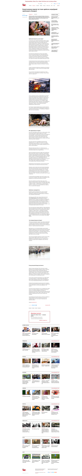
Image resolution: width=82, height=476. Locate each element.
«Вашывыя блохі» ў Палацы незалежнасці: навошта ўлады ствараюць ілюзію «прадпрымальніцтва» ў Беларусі (55, 29)
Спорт (54, 5)
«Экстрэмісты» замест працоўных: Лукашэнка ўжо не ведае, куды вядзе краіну (55, 381)
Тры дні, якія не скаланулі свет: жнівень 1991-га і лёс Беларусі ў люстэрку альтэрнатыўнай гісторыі (26, 430)
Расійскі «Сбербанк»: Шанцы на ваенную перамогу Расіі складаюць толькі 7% (55, 47)
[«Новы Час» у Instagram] (57, 3)
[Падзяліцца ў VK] (26, 15)
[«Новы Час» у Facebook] (54, 3)
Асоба (51, 5)
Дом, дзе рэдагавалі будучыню (44, 413)
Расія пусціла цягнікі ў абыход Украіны (35, 334)
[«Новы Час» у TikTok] (55, 3)
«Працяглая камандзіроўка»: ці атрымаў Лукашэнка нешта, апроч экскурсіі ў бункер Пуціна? (55, 366)
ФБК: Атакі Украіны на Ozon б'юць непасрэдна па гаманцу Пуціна (55, 25)
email (43, 472)
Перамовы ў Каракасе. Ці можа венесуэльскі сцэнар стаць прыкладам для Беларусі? (35, 398)
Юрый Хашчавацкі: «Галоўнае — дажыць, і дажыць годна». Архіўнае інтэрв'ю (46, 446)
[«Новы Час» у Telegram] (59, 3)
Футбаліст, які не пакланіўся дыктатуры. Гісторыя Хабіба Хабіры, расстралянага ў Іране (46, 462)
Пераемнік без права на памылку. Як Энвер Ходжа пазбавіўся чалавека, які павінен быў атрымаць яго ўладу (45, 431)
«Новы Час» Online (41, 470)
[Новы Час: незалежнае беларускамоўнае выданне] (25, 4)
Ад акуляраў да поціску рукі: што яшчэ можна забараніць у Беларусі (55, 397)
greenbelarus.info (34, 302)
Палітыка (30, 5)
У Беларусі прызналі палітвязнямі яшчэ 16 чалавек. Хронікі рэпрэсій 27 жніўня (55, 33)
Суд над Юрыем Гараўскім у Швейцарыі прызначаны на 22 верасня (55, 36)
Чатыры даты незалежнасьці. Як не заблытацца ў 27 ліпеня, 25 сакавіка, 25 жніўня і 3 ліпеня (55, 430)
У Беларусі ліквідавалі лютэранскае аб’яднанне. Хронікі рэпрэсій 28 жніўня (54, 21)
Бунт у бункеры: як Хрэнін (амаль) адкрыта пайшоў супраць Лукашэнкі (45, 350)
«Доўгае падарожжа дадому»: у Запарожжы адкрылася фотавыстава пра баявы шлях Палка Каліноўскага (26, 414)
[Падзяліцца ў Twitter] (25, 15)
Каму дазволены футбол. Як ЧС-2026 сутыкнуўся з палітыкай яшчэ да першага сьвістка (55, 462)
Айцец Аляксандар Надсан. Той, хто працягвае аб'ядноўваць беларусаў (36, 446)
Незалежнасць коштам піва (26, 396)
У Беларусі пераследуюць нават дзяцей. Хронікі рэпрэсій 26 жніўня (55, 44)
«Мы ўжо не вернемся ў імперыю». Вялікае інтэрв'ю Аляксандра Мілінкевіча (26, 366)
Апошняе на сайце (54, 14)
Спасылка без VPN (24, 17)
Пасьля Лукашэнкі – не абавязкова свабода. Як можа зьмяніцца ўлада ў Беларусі (35, 366)
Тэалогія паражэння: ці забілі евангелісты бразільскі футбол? (36, 461)
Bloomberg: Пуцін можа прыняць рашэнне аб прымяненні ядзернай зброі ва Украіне (55, 40)
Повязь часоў (48, 5)
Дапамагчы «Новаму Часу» (43, 320)
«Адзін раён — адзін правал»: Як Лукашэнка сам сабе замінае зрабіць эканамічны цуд (46, 382)
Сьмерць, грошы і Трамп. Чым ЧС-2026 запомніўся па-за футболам (26, 461)
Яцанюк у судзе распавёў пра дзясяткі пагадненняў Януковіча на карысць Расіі (26, 334)
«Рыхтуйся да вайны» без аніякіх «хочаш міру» (26, 350)
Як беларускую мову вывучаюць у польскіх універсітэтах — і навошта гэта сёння (45, 398)
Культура (44, 5)
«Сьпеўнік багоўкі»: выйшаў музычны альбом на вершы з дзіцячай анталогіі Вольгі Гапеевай (36, 413)
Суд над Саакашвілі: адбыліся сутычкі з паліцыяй (46, 334)
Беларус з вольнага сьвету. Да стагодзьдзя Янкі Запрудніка (26, 446)
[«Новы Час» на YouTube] (55, 472)
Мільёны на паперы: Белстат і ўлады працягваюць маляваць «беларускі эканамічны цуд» (26, 382)
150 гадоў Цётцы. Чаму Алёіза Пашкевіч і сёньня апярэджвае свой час (54, 413)
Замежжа (41, 5)
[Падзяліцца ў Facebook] (22, 15)
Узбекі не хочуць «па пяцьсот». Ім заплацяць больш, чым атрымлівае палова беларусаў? (54, 350)
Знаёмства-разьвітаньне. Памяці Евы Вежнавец (54, 446)
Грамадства (33, 5)
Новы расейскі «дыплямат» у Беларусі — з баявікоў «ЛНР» (46, 365)
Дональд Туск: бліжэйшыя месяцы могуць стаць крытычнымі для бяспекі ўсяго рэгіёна (55, 17)
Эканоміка (37, 5)
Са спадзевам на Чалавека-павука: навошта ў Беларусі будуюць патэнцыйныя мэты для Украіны (36, 350)
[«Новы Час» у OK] (54, 472)
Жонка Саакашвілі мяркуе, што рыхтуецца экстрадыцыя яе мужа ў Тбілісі (55, 335)
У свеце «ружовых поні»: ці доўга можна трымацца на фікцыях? (35, 381)
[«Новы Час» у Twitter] (53, 472)
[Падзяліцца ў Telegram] (24, 15)
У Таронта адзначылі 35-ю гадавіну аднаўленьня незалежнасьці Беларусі (54, 51)
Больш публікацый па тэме (55, 356)
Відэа (58, 5)
